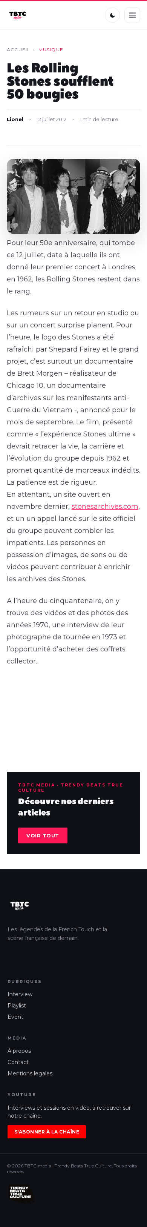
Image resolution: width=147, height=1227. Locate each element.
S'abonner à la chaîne (46, 1132)
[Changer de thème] (112, 15)
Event (15, 1017)
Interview (20, 994)
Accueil (18, 49)
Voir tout (42, 835)
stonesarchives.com (105, 506)
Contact (18, 1062)
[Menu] (132, 15)
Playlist (17, 1005)
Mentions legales (30, 1073)
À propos (19, 1050)
